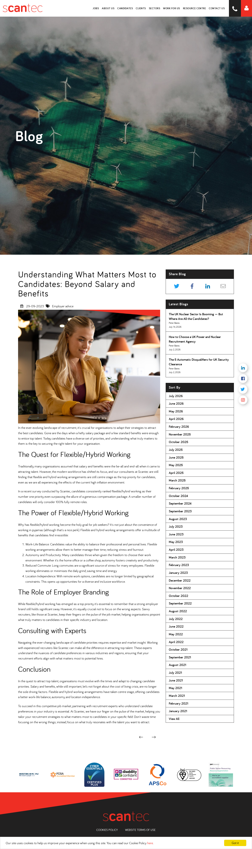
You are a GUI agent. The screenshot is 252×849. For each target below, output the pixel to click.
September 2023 (180, 511)
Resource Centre (194, 8)
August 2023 (178, 519)
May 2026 (176, 411)
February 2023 (179, 565)
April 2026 (176, 419)
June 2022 (176, 626)
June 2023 (176, 534)
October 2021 (178, 649)
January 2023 (178, 572)
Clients (141, 8)
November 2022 (180, 588)
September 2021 (180, 657)
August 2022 (178, 611)
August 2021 (177, 665)
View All (174, 719)
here (150, 843)
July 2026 (176, 396)
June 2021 (176, 680)
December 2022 (180, 580)
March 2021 (177, 695)
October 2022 (178, 596)
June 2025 (176, 457)
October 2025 (178, 442)
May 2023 (176, 542)
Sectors (154, 8)
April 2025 (176, 473)
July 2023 (176, 526)
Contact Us (217, 8)
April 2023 (176, 549)
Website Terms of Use (140, 830)
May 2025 (176, 465)
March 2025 (177, 480)
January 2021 (178, 711)
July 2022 (176, 619)
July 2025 (176, 449)
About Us (108, 8)
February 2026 (179, 426)
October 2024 (178, 496)
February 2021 (178, 703)
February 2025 (179, 488)
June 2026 (176, 403)
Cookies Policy (107, 830)
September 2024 (180, 503)
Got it (235, 843)
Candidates (125, 8)
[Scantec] (21, 8)
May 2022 (176, 634)
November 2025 (180, 434)
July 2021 (175, 672)
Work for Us (171, 8)
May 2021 (175, 688)
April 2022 (176, 642)
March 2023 (177, 557)
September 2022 (180, 603)
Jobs (96, 8)
